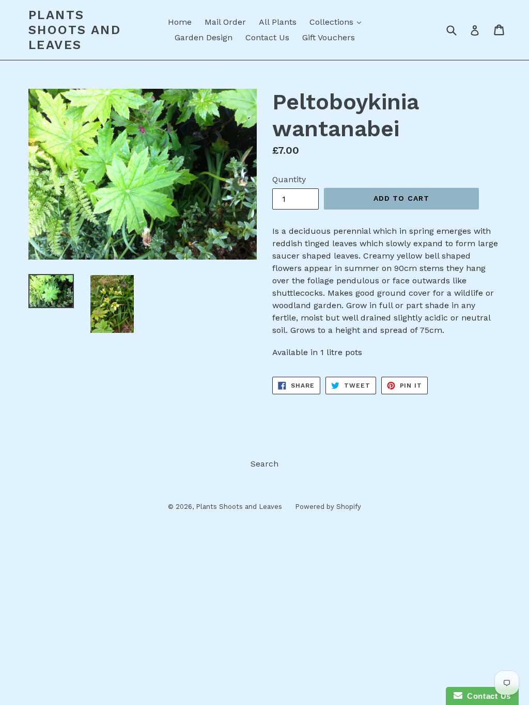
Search (264, 464)
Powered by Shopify (328, 506)
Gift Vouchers (328, 37)
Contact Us (267, 37)
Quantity (289, 179)
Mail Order (225, 22)
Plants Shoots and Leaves (74, 30)
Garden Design (203, 37)
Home (180, 22)
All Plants (278, 22)
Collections (337, 22)
